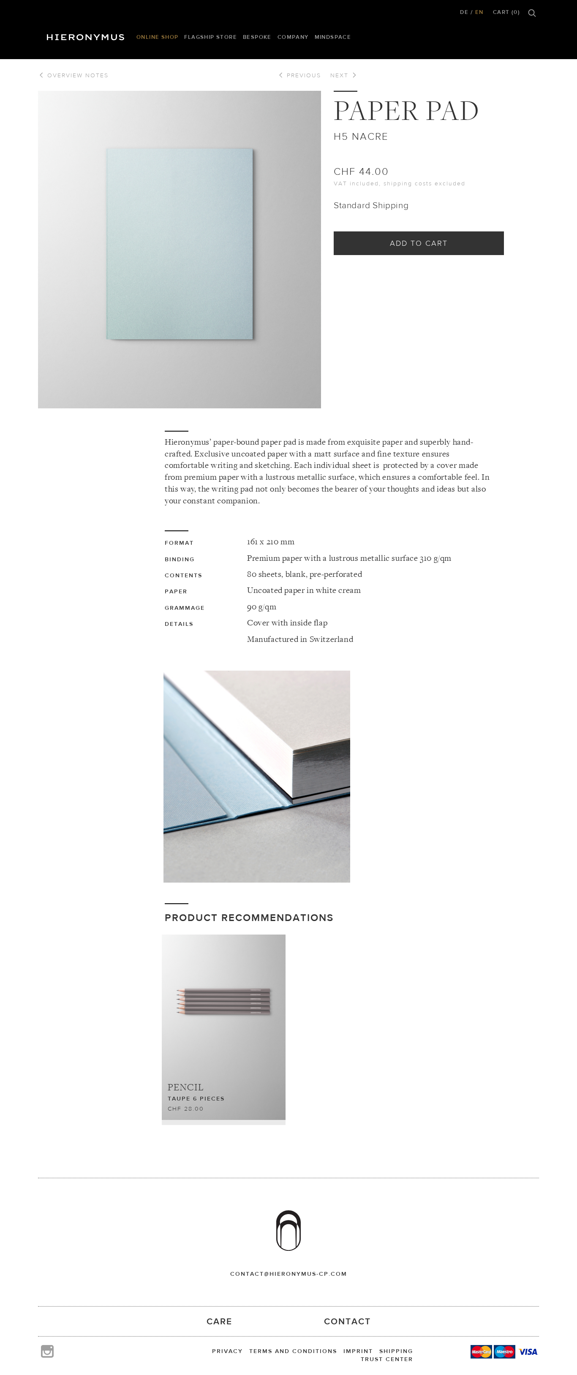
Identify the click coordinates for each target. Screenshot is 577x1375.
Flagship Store (210, 37)
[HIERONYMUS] (87, 35)
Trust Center (387, 1359)
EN (479, 12)
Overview (77, 75)
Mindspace (333, 37)
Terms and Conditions (293, 1351)
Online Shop (157, 37)
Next (340, 75)
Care (219, 1321)
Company (293, 37)
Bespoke (257, 37)
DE (464, 12)
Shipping (396, 1351)
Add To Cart (419, 243)
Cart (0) (506, 12)
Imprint (358, 1351)
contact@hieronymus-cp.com (288, 1273)
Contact (347, 1321)
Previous (302, 75)
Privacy (227, 1351)
